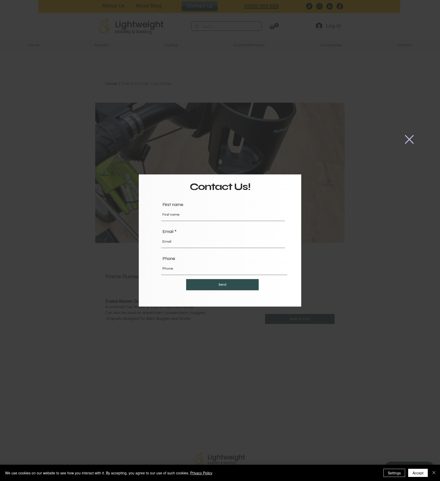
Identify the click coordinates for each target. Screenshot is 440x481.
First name (172, 204)
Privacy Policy (201, 472)
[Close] (434, 473)
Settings (394, 472)
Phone (168, 258)
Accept (418, 472)
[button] (409, 139)
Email (167, 231)
